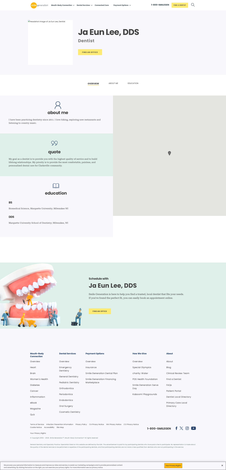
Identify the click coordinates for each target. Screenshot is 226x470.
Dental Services (83, 5)
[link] (93, 83)
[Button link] (192, 5)
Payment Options (120, 5)
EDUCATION (133, 83)
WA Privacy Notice (113, 424)
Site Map (60, 427)
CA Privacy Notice (96, 424)
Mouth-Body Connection (61, 5)
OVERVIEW (93, 83)
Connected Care (102, 5)
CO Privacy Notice (131, 424)
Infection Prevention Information (59, 424)
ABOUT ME (113, 83)
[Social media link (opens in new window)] (176, 429)
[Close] (222, 465)
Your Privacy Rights (38, 433)
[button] (169, 153)
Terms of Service (37, 424)
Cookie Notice (36, 427)
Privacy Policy (81, 424)
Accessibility (49, 427)
